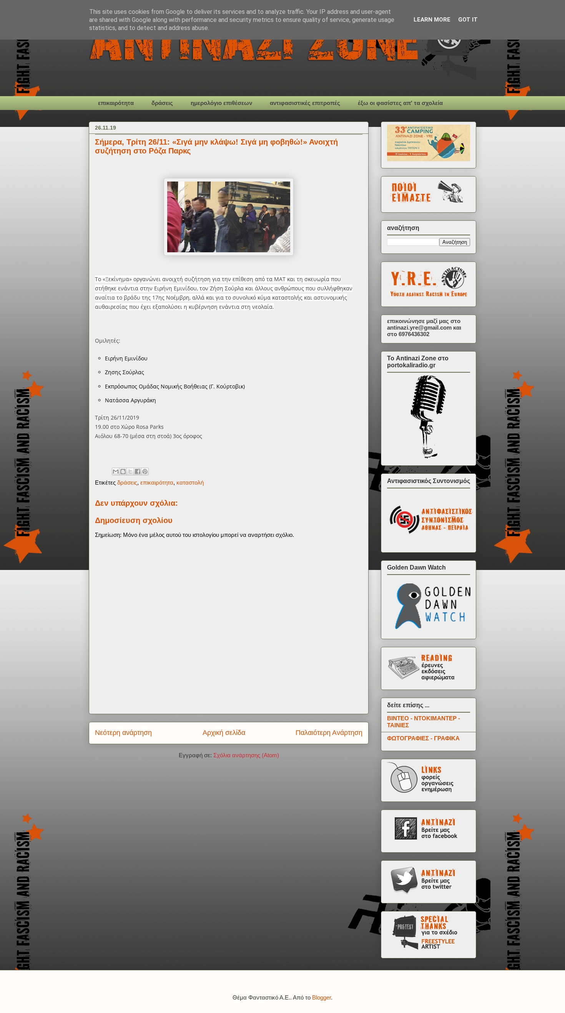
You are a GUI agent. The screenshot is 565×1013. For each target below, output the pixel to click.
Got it (468, 19)
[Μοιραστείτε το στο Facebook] (137, 471)
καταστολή (190, 482)
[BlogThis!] (123, 471)
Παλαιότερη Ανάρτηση (329, 732)
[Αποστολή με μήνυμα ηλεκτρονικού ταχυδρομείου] (116, 471)
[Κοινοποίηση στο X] (130, 471)
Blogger (321, 997)
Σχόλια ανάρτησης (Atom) (246, 755)
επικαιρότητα (116, 103)
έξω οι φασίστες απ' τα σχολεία (400, 103)
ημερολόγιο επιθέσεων (221, 103)
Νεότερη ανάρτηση (123, 732)
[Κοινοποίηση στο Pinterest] (145, 471)
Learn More (432, 19)
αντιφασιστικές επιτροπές (305, 103)
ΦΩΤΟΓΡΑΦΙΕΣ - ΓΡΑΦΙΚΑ (423, 738)
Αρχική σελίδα (224, 732)
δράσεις (162, 103)
